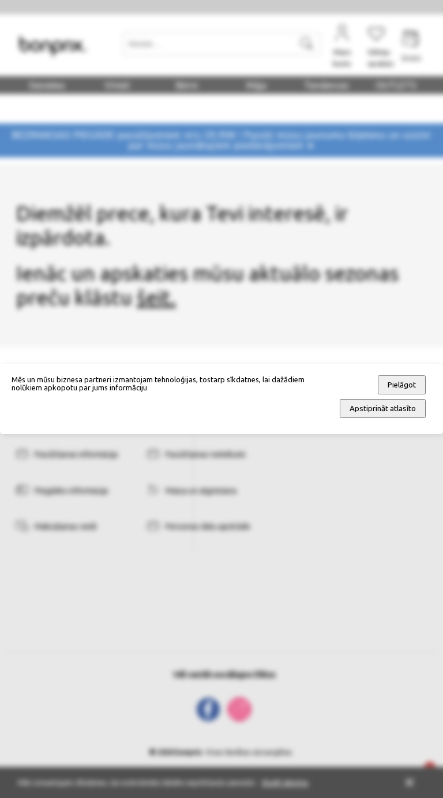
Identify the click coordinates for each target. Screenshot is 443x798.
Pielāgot (402, 385)
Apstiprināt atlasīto (383, 408)
